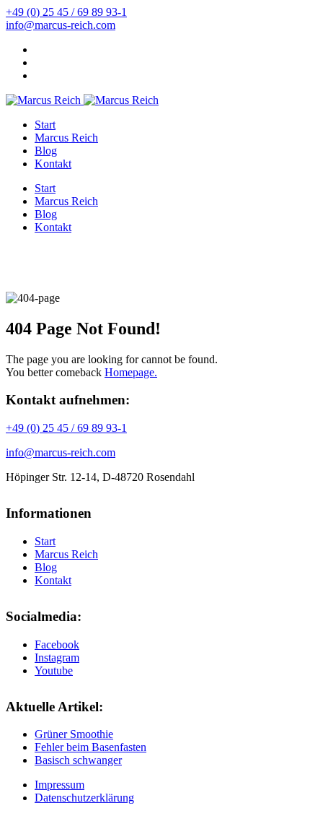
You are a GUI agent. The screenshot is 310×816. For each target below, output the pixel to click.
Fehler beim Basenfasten (90, 747)
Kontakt (53, 163)
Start (45, 124)
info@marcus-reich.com (60, 25)
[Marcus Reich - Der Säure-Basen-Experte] (43, 100)
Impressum (59, 784)
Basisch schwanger (78, 760)
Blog (46, 150)
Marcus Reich (66, 137)
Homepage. (131, 372)
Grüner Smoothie (74, 734)
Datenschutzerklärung (84, 797)
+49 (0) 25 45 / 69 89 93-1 (66, 12)
